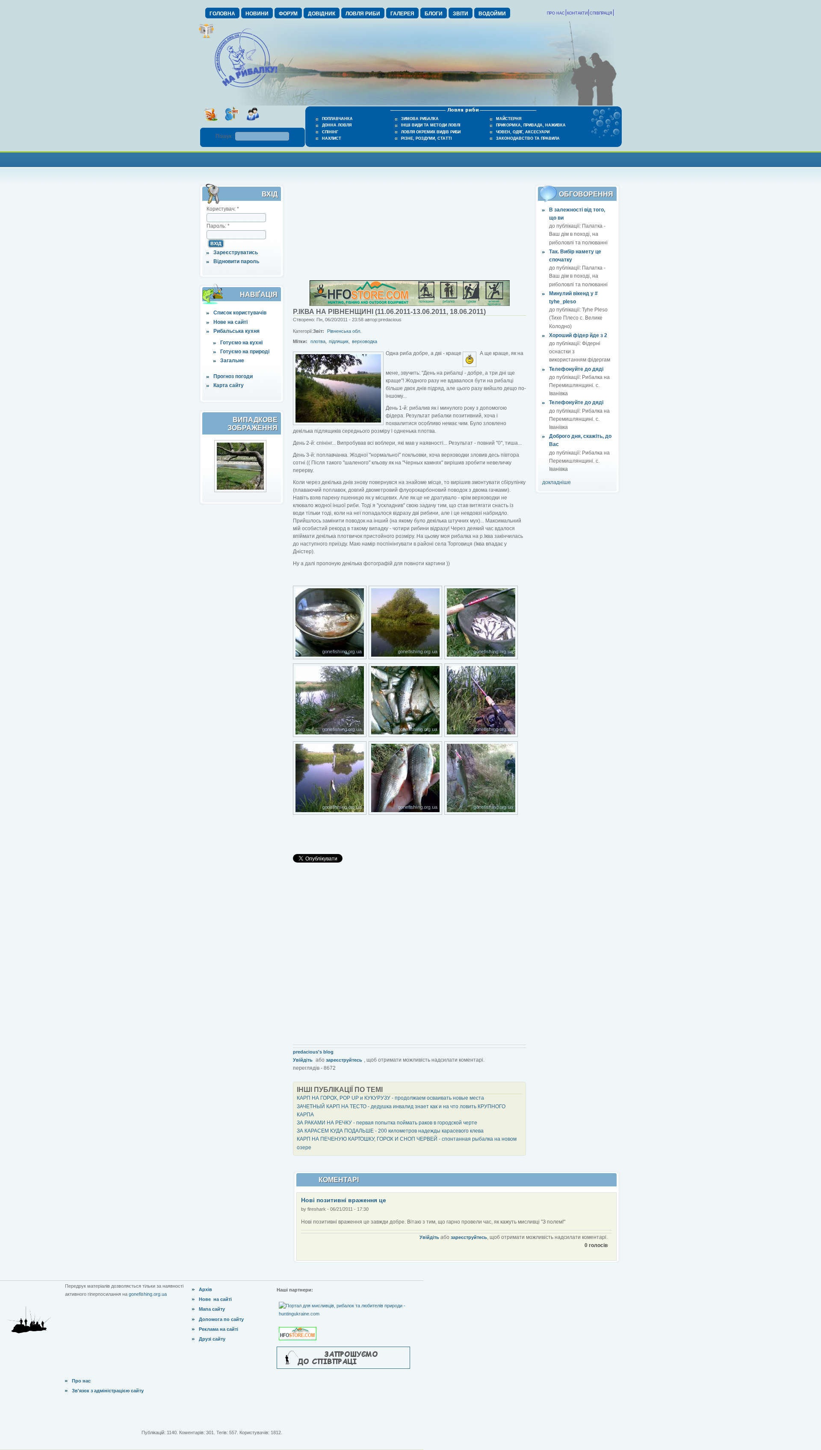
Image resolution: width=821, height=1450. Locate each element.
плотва (317, 341)
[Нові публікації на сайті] (206, 37)
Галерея (402, 14)
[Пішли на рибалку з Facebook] (252, 123)
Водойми (492, 14)
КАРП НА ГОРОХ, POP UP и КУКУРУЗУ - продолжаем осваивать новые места (390, 1098)
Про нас (556, 13)
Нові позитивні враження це (343, 1200)
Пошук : (225, 136)
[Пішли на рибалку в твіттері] (231, 123)
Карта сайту (228, 385)
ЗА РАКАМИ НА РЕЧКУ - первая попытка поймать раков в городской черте (387, 1123)
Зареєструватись (235, 252)
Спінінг (330, 132)
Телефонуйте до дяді (576, 369)
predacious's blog (313, 1051)
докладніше (556, 482)
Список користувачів (239, 313)
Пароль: (218, 226)
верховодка (364, 341)
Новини (257, 14)
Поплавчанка (337, 119)
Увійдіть (303, 1060)
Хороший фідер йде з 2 (578, 335)
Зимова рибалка (420, 119)
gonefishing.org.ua (148, 1294)
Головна (222, 14)
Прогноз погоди (233, 376)
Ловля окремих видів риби (431, 132)
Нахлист (331, 138)
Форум (288, 14)
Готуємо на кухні (241, 343)
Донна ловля (336, 125)
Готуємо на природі (244, 352)
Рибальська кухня (236, 331)
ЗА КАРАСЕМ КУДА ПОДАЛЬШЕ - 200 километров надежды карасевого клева (390, 1131)
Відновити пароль (236, 261)
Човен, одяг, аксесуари (522, 132)
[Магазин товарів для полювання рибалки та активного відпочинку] (299, 1326)
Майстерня (508, 119)
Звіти (460, 14)
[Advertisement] (410, 159)
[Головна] (246, 88)
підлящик (338, 341)
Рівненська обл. (344, 331)
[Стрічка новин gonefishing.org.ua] (210, 123)
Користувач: (223, 209)
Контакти (577, 13)
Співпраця (601, 13)
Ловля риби (363, 14)
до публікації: (565, 226)
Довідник (321, 14)
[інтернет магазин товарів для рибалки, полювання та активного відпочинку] (410, 304)
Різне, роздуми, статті (426, 138)
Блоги (434, 14)
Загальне (232, 361)
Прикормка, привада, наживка (531, 125)
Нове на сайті (230, 322)
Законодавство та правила (528, 138)
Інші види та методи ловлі (431, 125)
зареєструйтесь (344, 1060)
